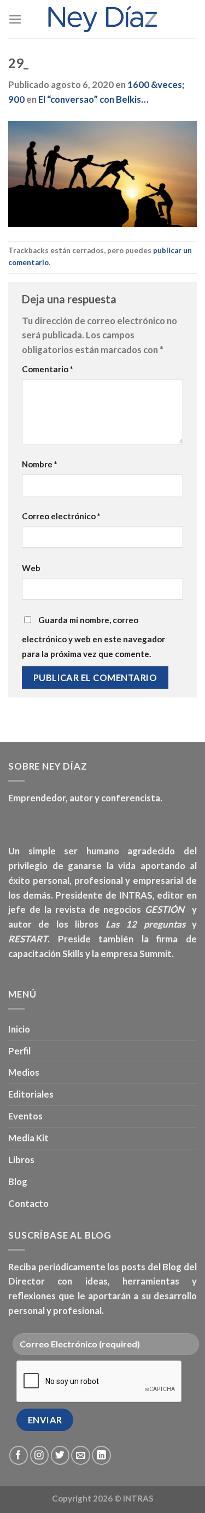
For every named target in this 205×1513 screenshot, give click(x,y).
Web (31, 568)
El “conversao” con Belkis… (93, 99)
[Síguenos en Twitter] (60, 1455)
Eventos (25, 1116)
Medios (23, 1072)
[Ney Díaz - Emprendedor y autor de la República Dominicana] (102, 19)
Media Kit (28, 1137)
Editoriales (31, 1094)
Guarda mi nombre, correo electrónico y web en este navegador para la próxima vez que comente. (93, 637)
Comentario (47, 369)
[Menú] (15, 19)
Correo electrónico (61, 516)
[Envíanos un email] (80, 1455)
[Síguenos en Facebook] (18, 1455)
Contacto (28, 1203)
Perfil (19, 1051)
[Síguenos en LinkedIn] (101, 1455)
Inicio (19, 1029)
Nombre (39, 464)
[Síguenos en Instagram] (39, 1455)
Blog (17, 1181)
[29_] (102, 173)
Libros (21, 1159)
